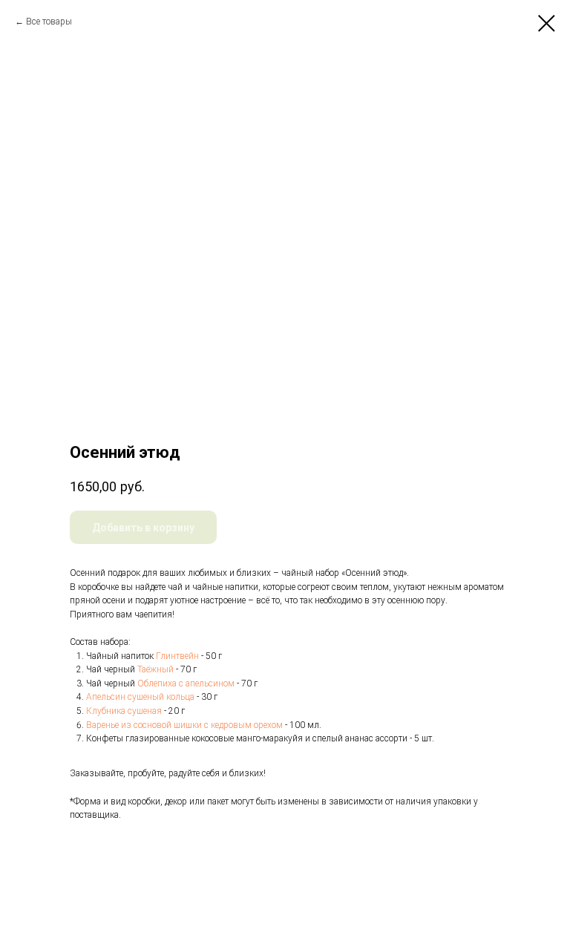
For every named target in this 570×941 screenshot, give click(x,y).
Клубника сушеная (124, 711)
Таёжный (155, 669)
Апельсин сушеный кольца (140, 697)
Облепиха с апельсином (186, 683)
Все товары (49, 21)
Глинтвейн (177, 656)
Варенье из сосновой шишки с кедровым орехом (184, 725)
